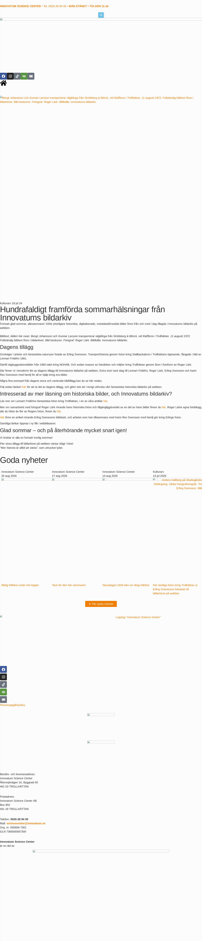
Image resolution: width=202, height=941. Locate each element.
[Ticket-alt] (30, 76)
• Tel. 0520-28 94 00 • (54, 6)
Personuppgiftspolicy (12, 705)
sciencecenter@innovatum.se (26, 823)
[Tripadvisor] (24, 76)
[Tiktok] (17, 76)
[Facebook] (3, 76)
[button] (101, 15)
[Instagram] (10, 76)
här (24, 386)
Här (2, 417)
